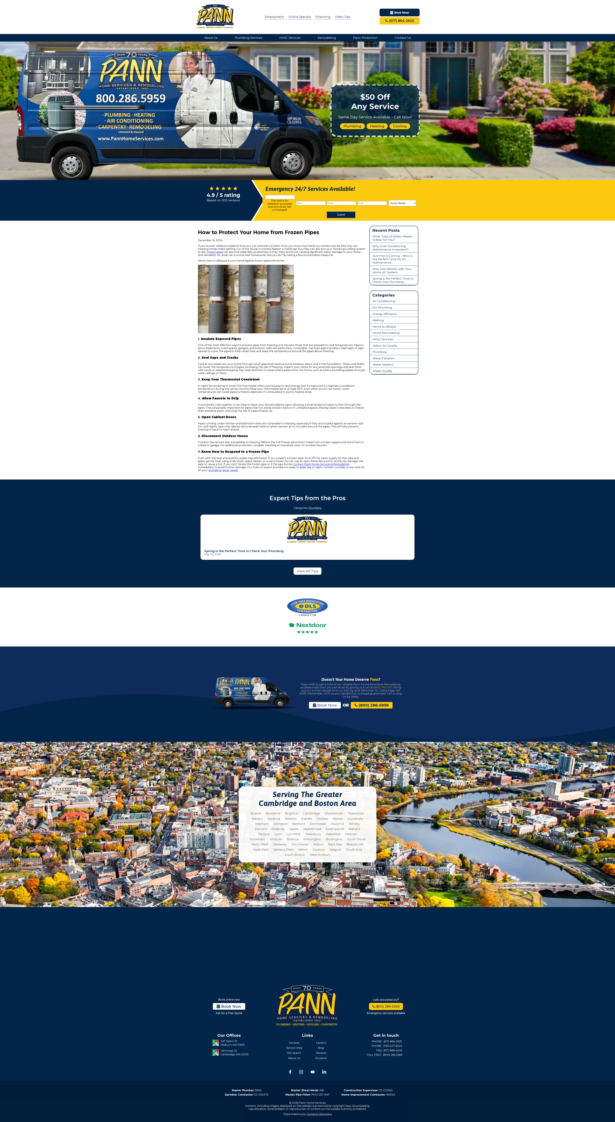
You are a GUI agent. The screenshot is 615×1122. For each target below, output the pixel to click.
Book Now (326, 705)
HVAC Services (289, 38)
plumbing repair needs (223, 470)
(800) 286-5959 (382, 687)
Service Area (294, 1047)
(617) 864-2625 (401, 21)
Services (294, 1042)
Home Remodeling (386, 332)
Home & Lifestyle (384, 326)
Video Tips (342, 17)
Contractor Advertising (319, 1114)
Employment (274, 17)
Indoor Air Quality (385, 345)
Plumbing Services (248, 38)
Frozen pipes (215, 252)
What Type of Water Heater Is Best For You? (392, 238)
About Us (210, 38)
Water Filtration (384, 358)
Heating (377, 126)
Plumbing (352, 126)
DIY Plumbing (382, 307)
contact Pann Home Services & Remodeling (321, 464)
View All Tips (307, 571)
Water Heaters (383, 364)
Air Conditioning (384, 301)
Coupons (321, 1058)
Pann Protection (365, 38)
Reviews (321, 1053)
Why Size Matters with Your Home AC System (392, 270)
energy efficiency (385, 314)
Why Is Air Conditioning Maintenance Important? (390, 247)
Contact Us (403, 38)
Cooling (400, 126)
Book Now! (401, 12)
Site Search (294, 1053)
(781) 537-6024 (392, 1045)
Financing (322, 17)
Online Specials (299, 17)
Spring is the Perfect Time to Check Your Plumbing (393, 280)
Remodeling (327, 38)
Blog (321, 1047)
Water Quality (382, 371)
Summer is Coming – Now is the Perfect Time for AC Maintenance (392, 259)
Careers (321, 1042)
